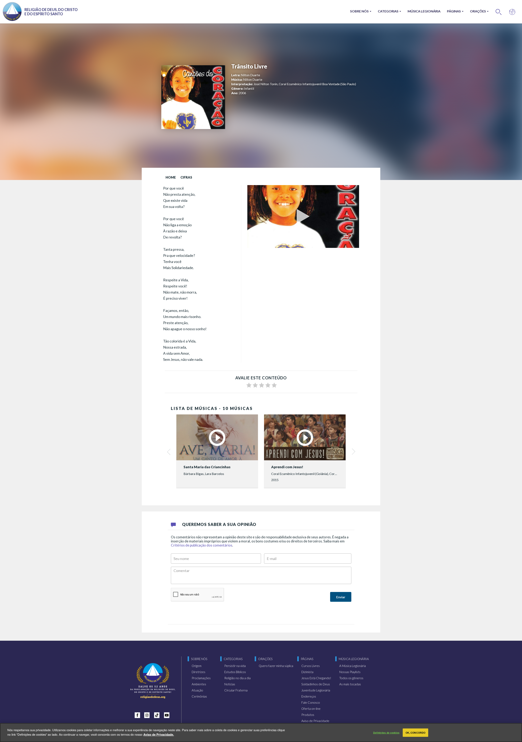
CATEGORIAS (388, 11)
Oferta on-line (311, 708)
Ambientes (199, 684)
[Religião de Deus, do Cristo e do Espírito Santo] (152, 680)
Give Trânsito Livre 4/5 (268, 385)
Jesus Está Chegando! (316, 678)
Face (138, 714)
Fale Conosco (310, 702)
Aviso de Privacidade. (158, 734)
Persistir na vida (235, 666)
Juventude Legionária (315, 690)
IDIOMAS (512, 12)
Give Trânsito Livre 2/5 (255, 385)
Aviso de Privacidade (315, 721)
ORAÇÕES (478, 11)
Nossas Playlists (350, 672)
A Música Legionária (352, 666)
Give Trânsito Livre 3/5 (261, 385)
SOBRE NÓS (359, 11)
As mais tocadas (350, 684)
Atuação (197, 690)
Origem (196, 666)
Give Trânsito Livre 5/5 (274, 385)
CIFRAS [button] (186, 177)
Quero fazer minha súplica (276, 666)
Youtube (168, 714)
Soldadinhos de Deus (315, 684)
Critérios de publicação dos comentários (201, 545)
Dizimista (307, 672)
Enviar (340, 597)
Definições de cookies (386, 732)
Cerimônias (199, 696)
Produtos (307, 715)
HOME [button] (171, 177)
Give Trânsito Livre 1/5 (249, 385)
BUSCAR (498, 12)
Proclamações (201, 678)
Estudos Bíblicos (235, 672)
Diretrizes (198, 672)
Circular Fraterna (236, 690)
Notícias (229, 684)
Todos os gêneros (351, 678)
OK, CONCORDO (415, 732)
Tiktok (158, 714)
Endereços (308, 696)
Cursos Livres (310, 666)
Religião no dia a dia (237, 678)
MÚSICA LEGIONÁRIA (424, 11)
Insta (148, 714)
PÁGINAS (454, 11)
